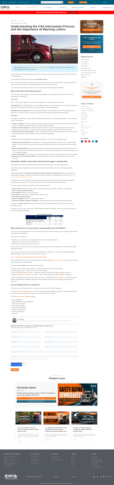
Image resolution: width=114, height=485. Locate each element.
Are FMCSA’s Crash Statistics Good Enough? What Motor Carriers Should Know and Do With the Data (56, 429)
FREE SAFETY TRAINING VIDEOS (88, 70)
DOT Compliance (84, 61)
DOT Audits (83, 112)
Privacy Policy (56, 476)
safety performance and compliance (38, 67)
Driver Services (84, 121)
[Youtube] (85, 141)
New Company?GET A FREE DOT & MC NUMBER (92, 24)
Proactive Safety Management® (12, 454)
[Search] (62, 2)
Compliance (18, 23)
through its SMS (57, 260)
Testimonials (83, 77)
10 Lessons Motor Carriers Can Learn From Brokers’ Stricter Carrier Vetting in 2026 (28, 429)
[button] (12, 21)
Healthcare (83, 125)
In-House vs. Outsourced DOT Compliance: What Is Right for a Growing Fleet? (82, 429)
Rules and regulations (85, 127)
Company (73, 454)
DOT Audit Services (85, 59)
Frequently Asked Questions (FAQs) (88, 72)
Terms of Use (73, 476)
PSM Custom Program (85, 75)
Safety (82, 129)
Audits (12, 23)
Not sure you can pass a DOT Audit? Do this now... (51, 12)
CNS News (83, 134)
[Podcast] (109, 476)
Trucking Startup (84, 132)
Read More (47, 439)
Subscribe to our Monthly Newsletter (92, 88)
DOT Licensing (84, 66)
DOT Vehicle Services (85, 68)
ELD (82, 123)
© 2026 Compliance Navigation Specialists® (33, 476)
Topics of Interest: (87, 104)
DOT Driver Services (85, 63)
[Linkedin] (89, 141)
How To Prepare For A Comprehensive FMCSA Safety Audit (28, 257)
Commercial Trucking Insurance (87, 110)
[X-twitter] (93, 141)
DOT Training (84, 119)
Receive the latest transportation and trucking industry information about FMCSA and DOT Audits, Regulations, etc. (91, 92)
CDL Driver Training (85, 106)
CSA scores (24, 23)
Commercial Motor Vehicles (86, 108)
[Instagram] (96, 141)
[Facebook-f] (82, 141)
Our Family (94, 454)
